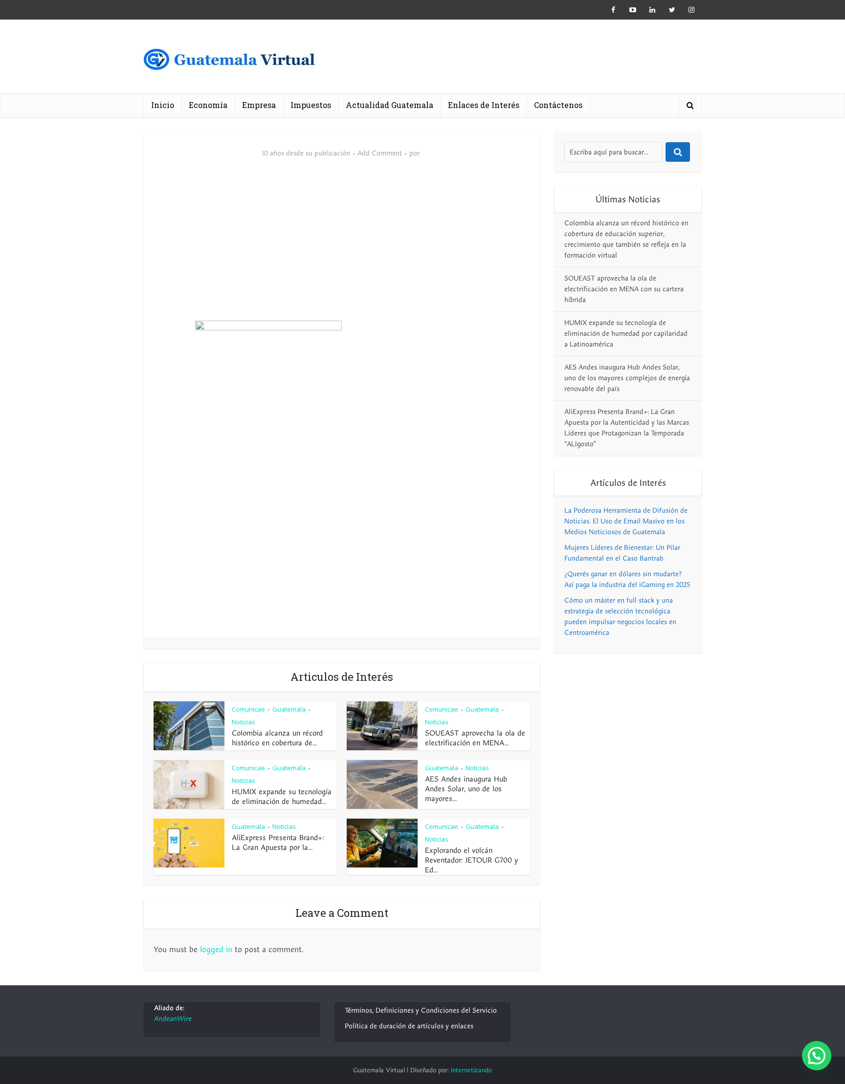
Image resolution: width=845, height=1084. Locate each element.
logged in (216, 949)
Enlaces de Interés (483, 105)
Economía (208, 105)
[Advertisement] (342, 247)
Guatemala (289, 709)
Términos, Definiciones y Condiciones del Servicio (421, 1010)
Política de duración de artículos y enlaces (409, 1026)
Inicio (162, 105)
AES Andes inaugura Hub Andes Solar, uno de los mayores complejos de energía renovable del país (627, 378)
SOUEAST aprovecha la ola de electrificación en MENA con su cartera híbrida (624, 289)
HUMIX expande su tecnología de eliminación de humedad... (282, 796)
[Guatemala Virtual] (229, 62)
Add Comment (379, 153)
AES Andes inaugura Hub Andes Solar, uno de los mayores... (466, 788)
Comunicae (248, 709)
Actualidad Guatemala (389, 105)
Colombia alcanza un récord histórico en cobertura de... (277, 738)
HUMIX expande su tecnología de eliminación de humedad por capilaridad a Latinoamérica (626, 333)
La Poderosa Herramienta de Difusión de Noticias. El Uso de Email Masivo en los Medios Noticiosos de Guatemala (626, 521)
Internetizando (471, 1070)
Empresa (259, 105)
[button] (816, 1055)
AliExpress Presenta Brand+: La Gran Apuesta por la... (278, 842)
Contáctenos (558, 105)
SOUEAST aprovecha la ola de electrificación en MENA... (475, 738)
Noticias (243, 721)
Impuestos (310, 105)
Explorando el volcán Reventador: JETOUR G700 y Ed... (471, 860)
